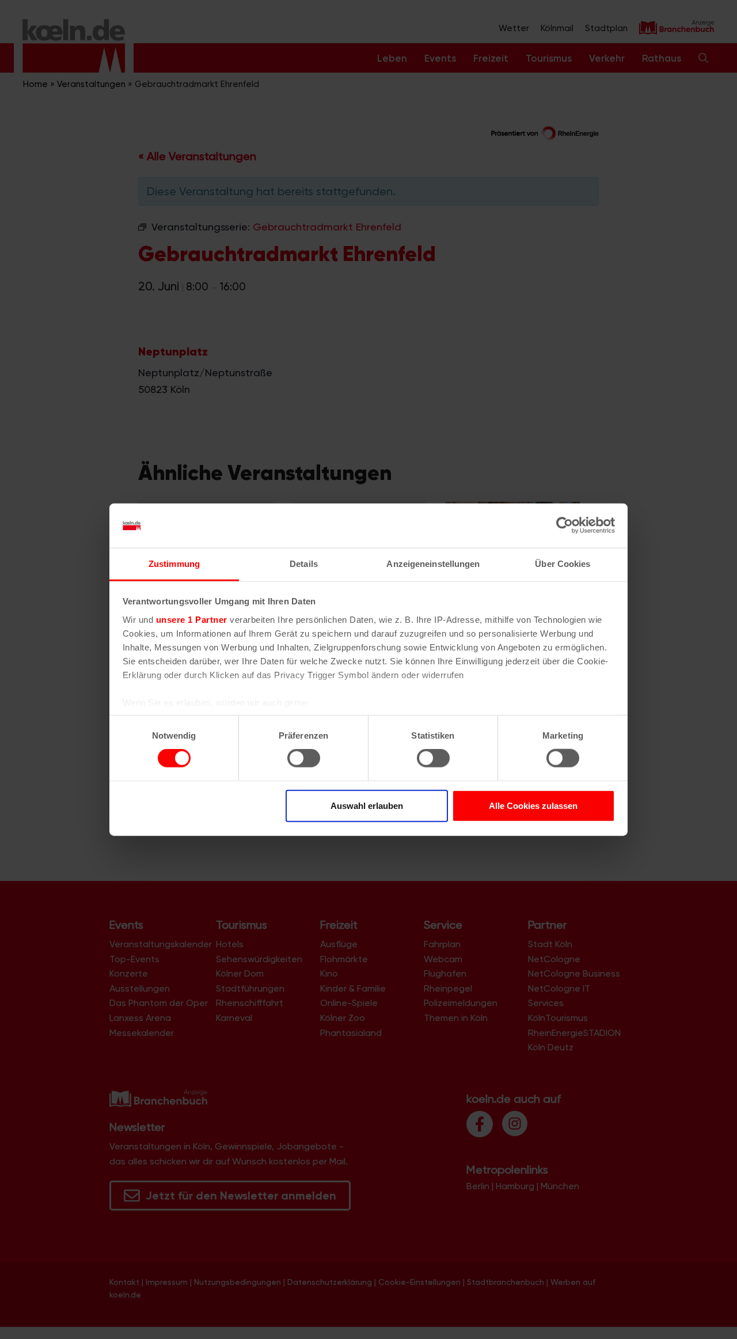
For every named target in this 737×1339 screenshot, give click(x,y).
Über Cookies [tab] (562, 564)
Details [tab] (304, 564)
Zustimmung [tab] (174, 564)
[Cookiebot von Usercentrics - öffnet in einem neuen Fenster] (564, 525)
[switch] (303, 758)
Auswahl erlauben (366, 805)
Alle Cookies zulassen (533, 805)
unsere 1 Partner (191, 620)
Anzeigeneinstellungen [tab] (433, 564)
